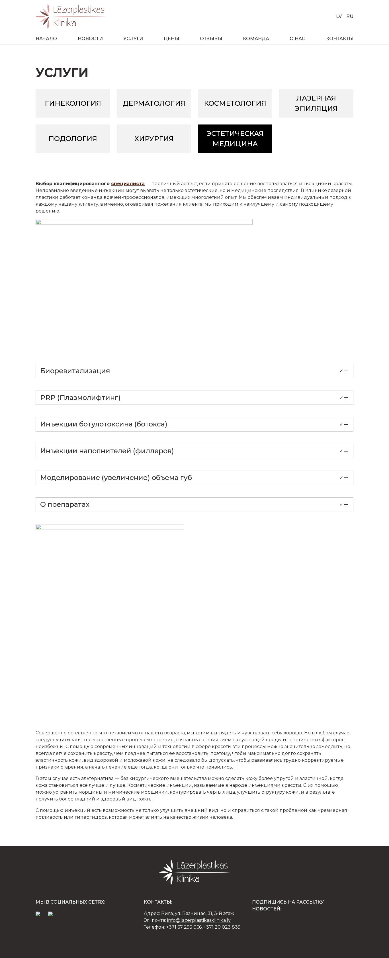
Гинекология (73, 103)
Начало (46, 38)
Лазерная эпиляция (316, 103)
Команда (256, 38)
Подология (72, 138)
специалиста (128, 183)
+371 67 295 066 (184, 927)
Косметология (235, 103)
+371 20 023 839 (222, 927)
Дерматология (154, 103)
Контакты (339, 38)
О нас (297, 38)
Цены (171, 38)
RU (349, 16)
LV (339, 16)
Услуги (133, 38)
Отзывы (211, 38)
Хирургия (154, 138)
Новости (90, 38)
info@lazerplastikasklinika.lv (199, 920)
